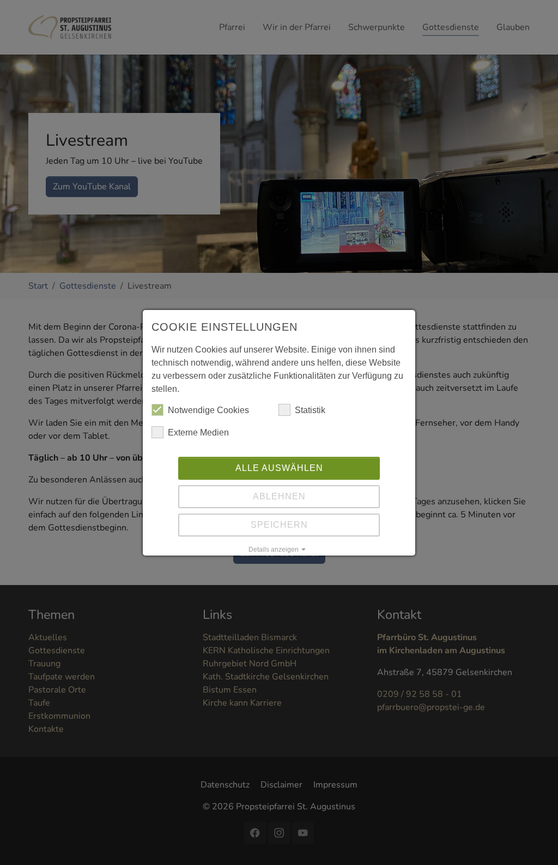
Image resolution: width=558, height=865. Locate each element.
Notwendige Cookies (208, 410)
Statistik (310, 410)
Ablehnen (279, 496)
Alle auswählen (279, 468)
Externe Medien (198, 432)
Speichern (279, 524)
